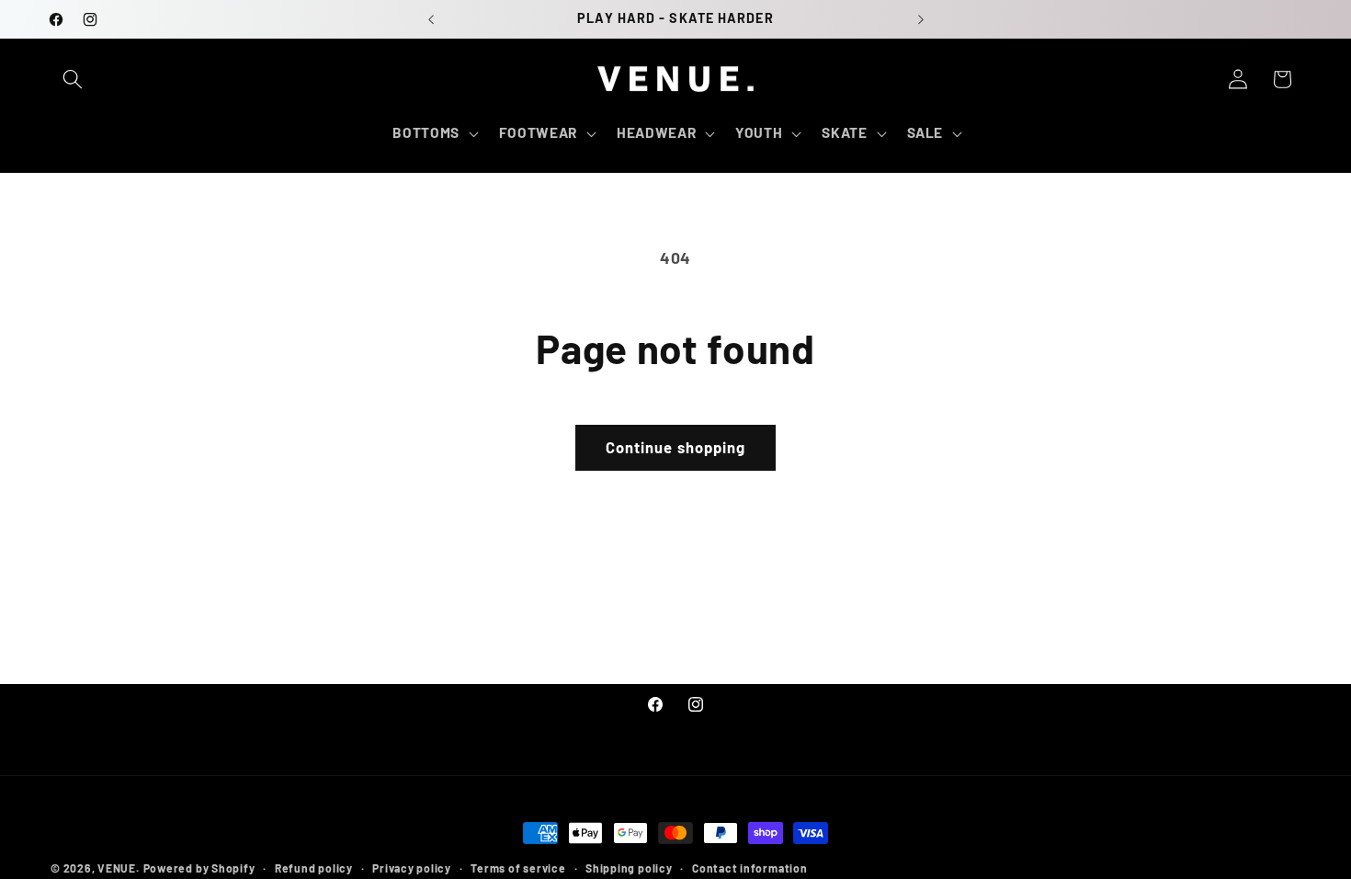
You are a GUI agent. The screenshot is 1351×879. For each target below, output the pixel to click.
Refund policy (314, 868)
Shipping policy (629, 868)
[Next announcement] (921, 19)
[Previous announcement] (431, 19)
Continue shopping (676, 447)
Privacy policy (411, 868)
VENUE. (118, 868)
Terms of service (518, 868)
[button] (73, 79)
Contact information (750, 868)
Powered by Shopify (199, 868)
